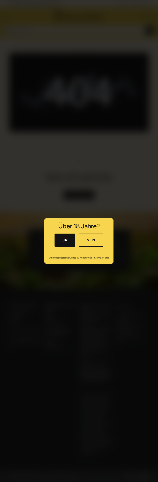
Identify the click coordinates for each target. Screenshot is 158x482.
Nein (91, 240)
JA (65, 240)
